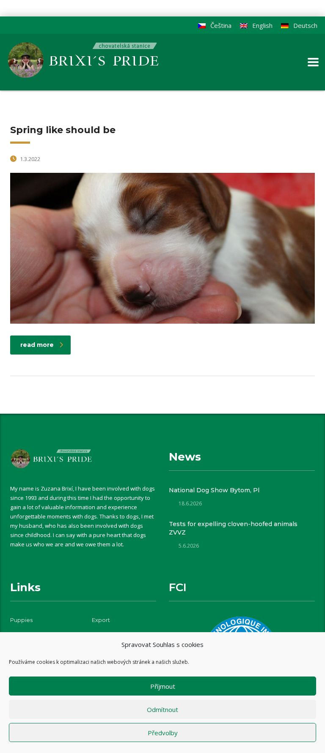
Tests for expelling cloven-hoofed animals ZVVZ (233, 528)
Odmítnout (162, 709)
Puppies (21, 620)
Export (101, 620)
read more (37, 345)
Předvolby (163, 732)
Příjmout (162, 686)
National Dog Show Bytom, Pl (214, 490)
